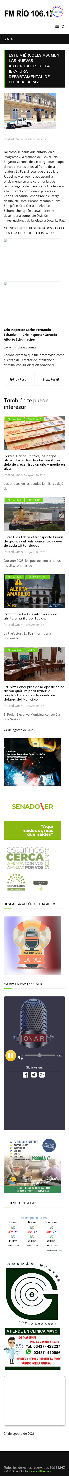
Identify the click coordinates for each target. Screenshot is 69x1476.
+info (60, 1250)
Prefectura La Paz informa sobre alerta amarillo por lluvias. (30, 616)
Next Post (50, 379)
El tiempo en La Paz (34, 1217)
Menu (10, 39)
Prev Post (19, 379)
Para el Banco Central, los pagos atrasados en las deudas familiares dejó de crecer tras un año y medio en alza (34, 462)
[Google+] (42, 1076)
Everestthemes (40, 1471)
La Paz (31, 649)
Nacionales (35, 418)
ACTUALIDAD (14, 418)
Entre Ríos (34, 499)
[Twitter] (34, 1076)
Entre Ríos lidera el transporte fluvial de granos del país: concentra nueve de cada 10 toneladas (33, 541)
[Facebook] (25, 1076)
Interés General (37, 577)
